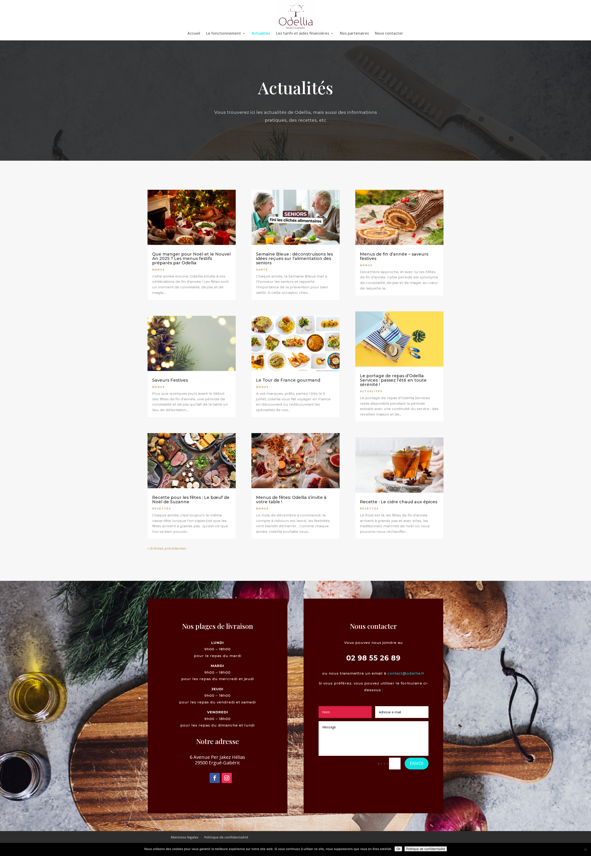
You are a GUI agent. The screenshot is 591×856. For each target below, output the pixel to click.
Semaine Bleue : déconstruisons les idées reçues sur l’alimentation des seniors (294, 258)
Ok (398, 849)
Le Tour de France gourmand (288, 380)
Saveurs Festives (170, 380)
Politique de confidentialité (226, 837)
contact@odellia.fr (406, 673)
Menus (158, 269)
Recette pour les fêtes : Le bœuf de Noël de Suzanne (190, 499)
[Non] (585, 849)
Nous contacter (389, 34)
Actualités (261, 34)
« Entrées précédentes (167, 548)
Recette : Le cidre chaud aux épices (398, 501)
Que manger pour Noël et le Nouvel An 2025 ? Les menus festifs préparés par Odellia (191, 258)
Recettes (161, 508)
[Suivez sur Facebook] (215, 778)
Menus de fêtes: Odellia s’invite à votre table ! (291, 499)
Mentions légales (184, 837)
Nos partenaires (354, 34)
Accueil (193, 34)
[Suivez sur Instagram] (227, 778)
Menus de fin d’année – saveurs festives (394, 256)
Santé (262, 269)
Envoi (416, 763)
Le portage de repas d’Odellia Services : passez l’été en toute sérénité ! (393, 380)
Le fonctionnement (223, 34)
